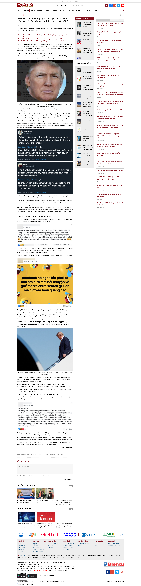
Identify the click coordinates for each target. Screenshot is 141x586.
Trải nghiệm (53, 10)
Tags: (19, 454)
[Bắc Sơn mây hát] (85, 122)
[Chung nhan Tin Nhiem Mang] (25, 584)
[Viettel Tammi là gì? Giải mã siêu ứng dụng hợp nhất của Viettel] (45, 520)
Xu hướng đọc (103, 20)
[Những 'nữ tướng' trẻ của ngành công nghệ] (45, 495)
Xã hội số (32, 10)
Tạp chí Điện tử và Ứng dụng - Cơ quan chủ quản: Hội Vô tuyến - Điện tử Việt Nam (41, 562)
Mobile (35, 543)
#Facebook (34, 454)
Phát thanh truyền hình (84, 543)
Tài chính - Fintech (68, 547)
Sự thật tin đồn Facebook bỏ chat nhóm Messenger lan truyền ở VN (40, 39)
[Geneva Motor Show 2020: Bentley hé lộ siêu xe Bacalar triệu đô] (85, 88)
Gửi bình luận (68, 479)
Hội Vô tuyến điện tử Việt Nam (36, 555)
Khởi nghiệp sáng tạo (69, 543)
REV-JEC (77, 1)
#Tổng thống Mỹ (49, 454)
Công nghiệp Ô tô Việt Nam (85, 555)
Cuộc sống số (21, 545)
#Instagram (41, 454)
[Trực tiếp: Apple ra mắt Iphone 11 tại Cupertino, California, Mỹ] (85, 130)
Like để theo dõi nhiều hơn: (47, 575)
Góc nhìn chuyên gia (113, 543)
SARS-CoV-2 (49, 557)
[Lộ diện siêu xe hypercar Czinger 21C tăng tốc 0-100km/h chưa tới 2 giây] (85, 96)
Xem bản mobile (21, 573)
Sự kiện (20, 543)
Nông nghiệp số (24, 557)
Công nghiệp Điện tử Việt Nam (69, 555)
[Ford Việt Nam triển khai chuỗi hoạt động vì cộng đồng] (26, 495)
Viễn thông (36, 545)
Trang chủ (18, 10)
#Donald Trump (58, 454)
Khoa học (95, 10)
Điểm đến (50, 545)
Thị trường (66, 549)
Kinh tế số (61, 10)
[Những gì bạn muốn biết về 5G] (85, 156)
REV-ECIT (69, 1)
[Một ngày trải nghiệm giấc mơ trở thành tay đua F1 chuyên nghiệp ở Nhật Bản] (85, 114)
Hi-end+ (95, 545)
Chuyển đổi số (25, 10)
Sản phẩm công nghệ (43, 10)
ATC (63, 1)
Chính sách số (21, 547)
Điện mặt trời (56, 555)
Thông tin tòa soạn (119, 581)
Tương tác (88, 10)
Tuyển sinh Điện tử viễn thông (37, 557)
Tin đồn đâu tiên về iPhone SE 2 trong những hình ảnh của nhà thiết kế (41, 41)
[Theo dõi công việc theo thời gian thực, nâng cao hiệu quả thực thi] (64, 520)
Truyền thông (70, 10)
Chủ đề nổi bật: (23, 555)
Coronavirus (61, 557)
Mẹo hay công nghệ (38, 551)
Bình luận (117, 20)
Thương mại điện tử (68, 545)
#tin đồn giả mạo (26, 454)
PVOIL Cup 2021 (75, 557)
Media (79, 545)
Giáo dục (20, 551)
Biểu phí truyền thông (77, 5)
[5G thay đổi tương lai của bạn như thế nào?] (85, 164)
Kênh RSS (109, 581)
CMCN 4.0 (68, 557)
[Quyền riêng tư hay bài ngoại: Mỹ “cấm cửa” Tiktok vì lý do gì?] (85, 42)
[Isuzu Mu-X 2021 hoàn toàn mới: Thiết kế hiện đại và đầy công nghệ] (85, 70)
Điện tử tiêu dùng (38, 547)
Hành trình (51, 547)
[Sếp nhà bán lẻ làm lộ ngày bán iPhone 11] (85, 139)
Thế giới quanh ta (53, 543)
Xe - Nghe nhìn (79, 10)
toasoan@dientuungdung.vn (61, 570)
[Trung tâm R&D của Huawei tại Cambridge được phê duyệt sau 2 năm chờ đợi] (85, 51)
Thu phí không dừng (98, 555)
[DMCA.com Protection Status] (22, 581)
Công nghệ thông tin (38, 549)
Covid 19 (55, 557)
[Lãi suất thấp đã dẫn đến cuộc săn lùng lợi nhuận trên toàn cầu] (85, 33)
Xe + (94, 543)
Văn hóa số (21, 549)
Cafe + (27, 15)
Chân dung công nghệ (114, 545)
